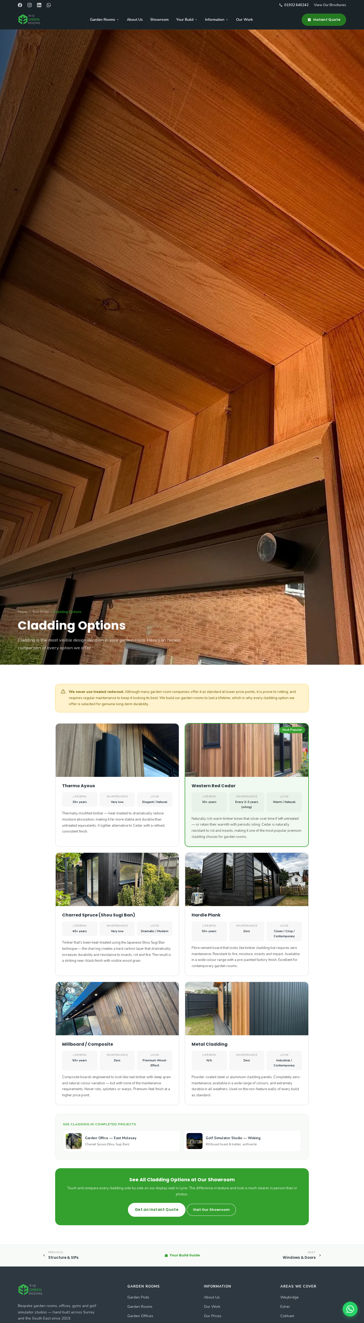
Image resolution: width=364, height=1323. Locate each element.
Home (22, 612)
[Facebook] (20, 5)
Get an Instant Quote (157, 1209)
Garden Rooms (102, 19)
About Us (135, 19)
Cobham (287, 1315)
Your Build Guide (185, 1255)
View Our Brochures (330, 5)
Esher (285, 1306)
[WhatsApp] (49, 5)
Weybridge (289, 1297)
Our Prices (212, 1315)
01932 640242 (296, 5)
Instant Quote (326, 19)
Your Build (184, 19)
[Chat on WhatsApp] (350, 1309)
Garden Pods (138, 1297)
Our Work (244, 19)
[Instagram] (29, 5)
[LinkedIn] (39, 5)
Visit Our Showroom (211, 1209)
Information (214, 19)
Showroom (159, 19)
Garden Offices (140, 1315)
